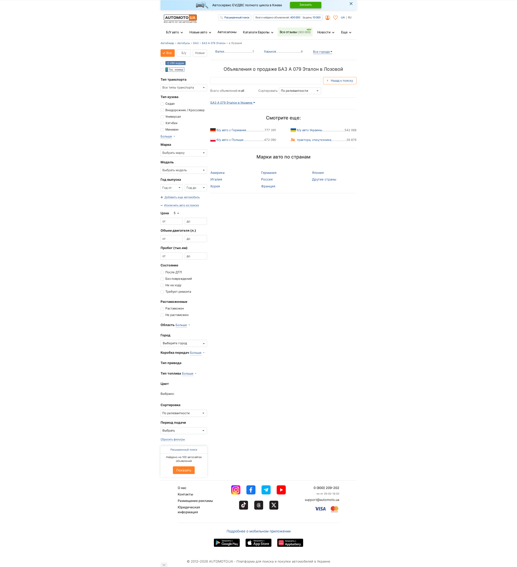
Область (167, 325)
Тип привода (171, 363)
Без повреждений (178, 279)
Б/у (184, 53)
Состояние (169, 265)
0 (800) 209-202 (326, 488)
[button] (180, 197)
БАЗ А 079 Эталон (214, 43)
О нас (182, 488)
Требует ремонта (178, 292)
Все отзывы (295, 32)
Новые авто (198, 32)
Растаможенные (174, 302)
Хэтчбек (171, 123)
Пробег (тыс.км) (174, 248)
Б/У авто (172, 32)
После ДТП (173, 272)
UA (343, 17)
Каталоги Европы (256, 32)
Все (169, 53)
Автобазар (167, 43)
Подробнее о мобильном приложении (259, 531)
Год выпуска (171, 179)
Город (165, 335)
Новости (324, 32)
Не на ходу (173, 285)
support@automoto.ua (322, 500)
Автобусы (183, 43)
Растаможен (174, 308)
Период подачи (173, 422)
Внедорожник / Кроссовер (185, 110)
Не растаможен (177, 315)
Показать (183, 470)
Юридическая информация (189, 509)
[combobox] (184, 87)
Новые (200, 53)
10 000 (316, 17)
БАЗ (196, 43)
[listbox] (176, 213)
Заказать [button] (305, 4)
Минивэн (172, 129)
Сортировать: (268, 91)
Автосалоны (227, 32)
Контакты (185, 494)
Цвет (165, 384)
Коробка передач (175, 353)
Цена (165, 213)
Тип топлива (171, 373)
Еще (344, 32)
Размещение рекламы (195, 501)
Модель (167, 162)
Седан (170, 104)
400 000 (295, 17)
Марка (166, 145)
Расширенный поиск (236, 17)
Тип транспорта (173, 79)
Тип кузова (169, 97)
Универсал (173, 116)
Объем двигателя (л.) (178, 230)
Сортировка (170, 405)
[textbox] (176, 343)
